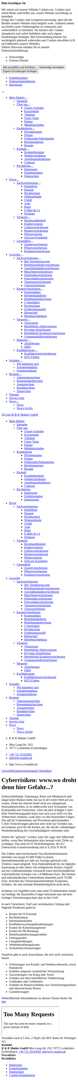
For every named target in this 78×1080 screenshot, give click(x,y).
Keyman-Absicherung (37, 329)
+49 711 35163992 (20, 754)
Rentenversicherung (36, 230)
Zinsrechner (24, 391)
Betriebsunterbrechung (37, 299)
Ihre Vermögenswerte (37, 261)
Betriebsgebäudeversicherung (41, 264)
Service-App (16, 398)
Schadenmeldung (27, 367)
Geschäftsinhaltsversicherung (41, 268)
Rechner (14, 374)
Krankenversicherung (37, 251)
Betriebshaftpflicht (35, 295)
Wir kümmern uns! (28, 363)
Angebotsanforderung (37, 159)
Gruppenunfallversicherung (40, 336)
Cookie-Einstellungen (22, 1075)
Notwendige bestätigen (51, 67)
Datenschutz (31, 176)
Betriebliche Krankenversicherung (44, 333)
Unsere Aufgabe (34, 107)
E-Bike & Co (32, 210)
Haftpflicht (30, 186)
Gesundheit (23, 241)
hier (4, 1001)
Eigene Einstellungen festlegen (20, 71)
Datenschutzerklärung (22, 81)
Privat (12, 179)
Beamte (28, 145)
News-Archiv (25, 408)
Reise (27, 206)
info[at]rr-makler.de (20, 758)
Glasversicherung (34, 285)
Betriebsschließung (35, 316)
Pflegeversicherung (35, 247)
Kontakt (21, 148)
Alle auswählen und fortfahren (19, 67)
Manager (22, 340)
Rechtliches (23, 165)
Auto (27, 203)
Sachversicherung (27, 183)
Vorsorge (22, 217)
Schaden (14, 360)
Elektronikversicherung (38, 275)
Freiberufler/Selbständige (39, 138)
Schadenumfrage (27, 370)
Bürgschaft (30, 312)
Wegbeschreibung (35, 155)
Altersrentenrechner (28, 377)
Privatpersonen (33, 131)
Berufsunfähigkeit (35, 220)
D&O (27, 346)
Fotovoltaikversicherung (38, 278)
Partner (28, 121)
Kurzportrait (31, 111)
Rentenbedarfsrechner (30, 381)
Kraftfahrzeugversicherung (40, 353)
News (12, 401)
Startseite (22, 101)
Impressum (15, 84)
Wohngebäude (32, 196)
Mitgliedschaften (34, 124)
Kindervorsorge (33, 223)
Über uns (22, 104)
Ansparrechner (25, 384)
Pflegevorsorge (33, 234)
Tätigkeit (29, 114)
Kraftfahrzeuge (26, 350)
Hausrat (29, 189)
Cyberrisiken (32, 302)
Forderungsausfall (35, 309)
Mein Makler (17, 97)
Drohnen (29, 213)
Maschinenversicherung (38, 271)
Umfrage (29, 162)
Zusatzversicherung (36, 244)
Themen (14, 394)
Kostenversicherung (29, 288)
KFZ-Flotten (31, 357)
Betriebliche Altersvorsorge (40, 326)
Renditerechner (26, 387)
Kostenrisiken (32, 292)
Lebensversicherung (36, 227)
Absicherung (32, 343)
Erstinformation (18, 77)
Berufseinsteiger (34, 142)
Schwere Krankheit (35, 237)
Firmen (28, 135)
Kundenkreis (24, 128)
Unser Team (31, 118)
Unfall (28, 200)
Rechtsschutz (32, 193)
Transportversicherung (37, 282)
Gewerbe (14, 254)
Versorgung (31, 322)
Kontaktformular (34, 152)
